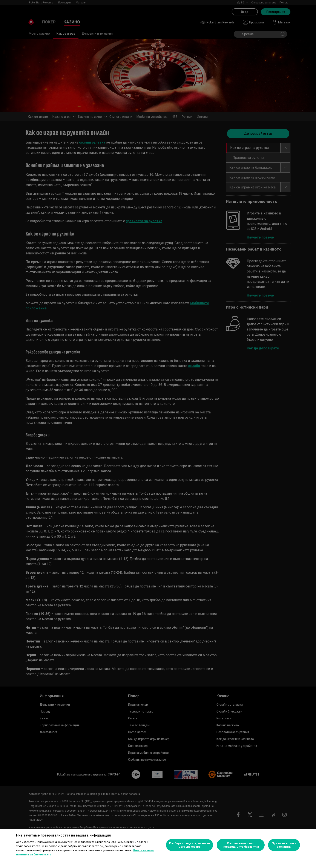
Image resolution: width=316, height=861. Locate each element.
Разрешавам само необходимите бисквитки (240, 845)
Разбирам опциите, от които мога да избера (189, 845)
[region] (158, 845)
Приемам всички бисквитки (284, 845)
